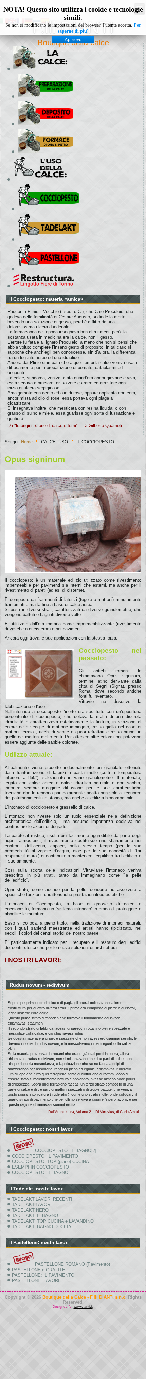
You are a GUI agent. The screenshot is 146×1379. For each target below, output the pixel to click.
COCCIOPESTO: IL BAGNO (40, 1172)
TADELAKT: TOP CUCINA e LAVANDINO (53, 1221)
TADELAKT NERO (30, 1210)
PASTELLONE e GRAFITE (38, 1269)
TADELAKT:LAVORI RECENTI (42, 1199)
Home (27, 441)
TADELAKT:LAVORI (32, 1204)
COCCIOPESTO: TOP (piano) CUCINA (50, 1161)
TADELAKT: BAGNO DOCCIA (41, 1226)
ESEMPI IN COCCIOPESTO (40, 1167)
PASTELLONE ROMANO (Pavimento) (72, 1264)
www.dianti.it (83, 1307)
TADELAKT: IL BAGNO (35, 1215)
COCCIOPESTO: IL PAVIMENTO (45, 1156)
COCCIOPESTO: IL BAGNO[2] (65, 1150)
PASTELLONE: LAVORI (35, 1280)
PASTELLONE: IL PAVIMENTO (43, 1275)
